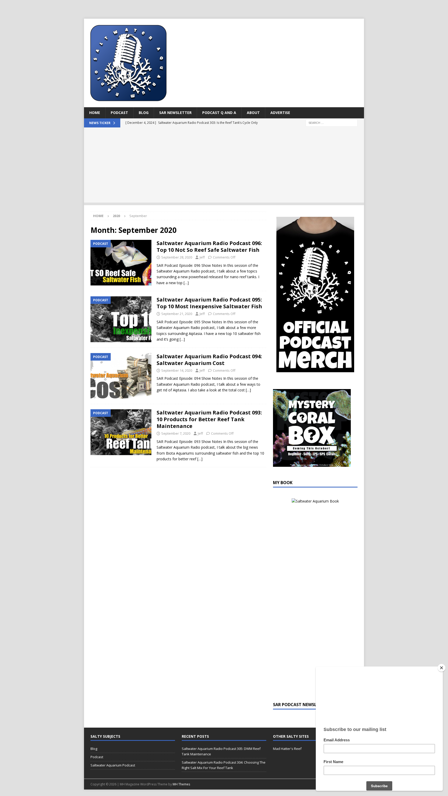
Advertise (280, 112)
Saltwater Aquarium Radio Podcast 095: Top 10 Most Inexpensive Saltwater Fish (209, 303)
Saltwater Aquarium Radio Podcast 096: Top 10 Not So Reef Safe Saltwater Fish (209, 246)
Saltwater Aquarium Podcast (112, 765)
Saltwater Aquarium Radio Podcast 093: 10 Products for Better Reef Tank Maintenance (209, 419)
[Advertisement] (224, 166)
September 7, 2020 (175, 433)
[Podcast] (120, 262)
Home (94, 112)
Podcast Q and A (219, 112)
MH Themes (181, 784)
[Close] (441, 668)
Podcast (119, 112)
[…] (186, 282)
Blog (144, 112)
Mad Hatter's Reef (287, 748)
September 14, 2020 (176, 370)
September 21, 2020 (176, 313)
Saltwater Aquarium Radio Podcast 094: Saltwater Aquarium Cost (209, 360)
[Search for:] (332, 122)
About (253, 112)
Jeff (202, 257)
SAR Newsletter (175, 112)
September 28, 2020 (176, 257)
